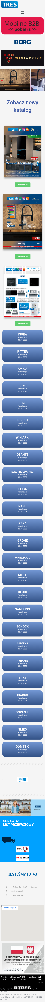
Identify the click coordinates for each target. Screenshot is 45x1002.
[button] (22, 12)
